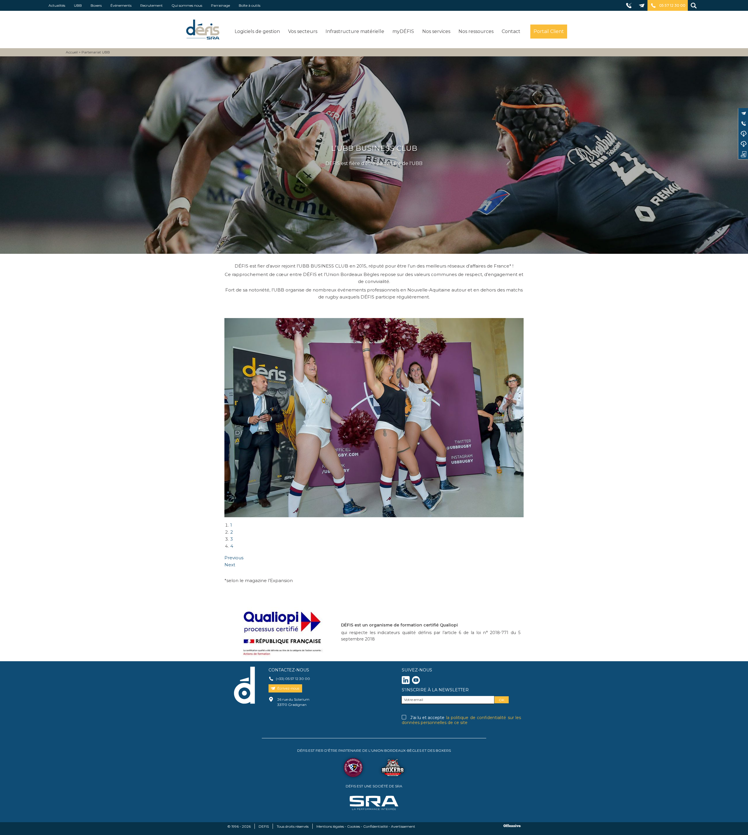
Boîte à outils (249, 5)
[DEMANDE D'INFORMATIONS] (743, 154)
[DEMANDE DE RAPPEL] (743, 123)
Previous (233, 557)
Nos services (436, 31)
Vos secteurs (302, 31)
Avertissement (403, 826)
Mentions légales (330, 826)
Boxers (96, 5)
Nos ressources (476, 31)
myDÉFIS (403, 31)
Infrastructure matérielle (354, 31)
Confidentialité (375, 826)
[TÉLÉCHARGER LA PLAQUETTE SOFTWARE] (743, 134)
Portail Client (549, 31)
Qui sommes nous (187, 5)
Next (229, 564)
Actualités (57, 5)
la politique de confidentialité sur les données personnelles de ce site (461, 720)
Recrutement (151, 5)
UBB (78, 5)
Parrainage (220, 5)
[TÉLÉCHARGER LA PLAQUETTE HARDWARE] (743, 144)
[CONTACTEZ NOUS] (743, 113)
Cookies (353, 826)
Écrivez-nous (288, 688)
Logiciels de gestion (257, 31)
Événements (120, 5)
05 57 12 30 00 (672, 5)
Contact (511, 31)
